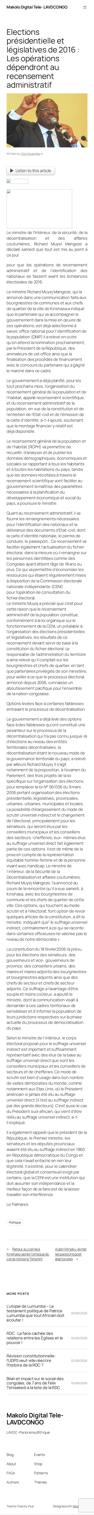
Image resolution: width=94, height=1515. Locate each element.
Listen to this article (33, 170)
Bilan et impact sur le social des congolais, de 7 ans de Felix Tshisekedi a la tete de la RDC (35, 1383)
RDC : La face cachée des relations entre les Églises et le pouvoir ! (35, 1338)
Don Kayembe (30, 154)
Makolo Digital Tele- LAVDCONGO (37, 7)
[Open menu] (84, 7)
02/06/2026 (79, 1313)
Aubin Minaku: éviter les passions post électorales (71, 1254)
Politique (15, 1222)
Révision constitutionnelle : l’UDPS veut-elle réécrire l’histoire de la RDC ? (31, 1360)
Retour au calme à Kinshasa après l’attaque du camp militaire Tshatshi (28, 1254)
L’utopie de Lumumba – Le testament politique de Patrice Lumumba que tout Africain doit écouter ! (35, 1313)
